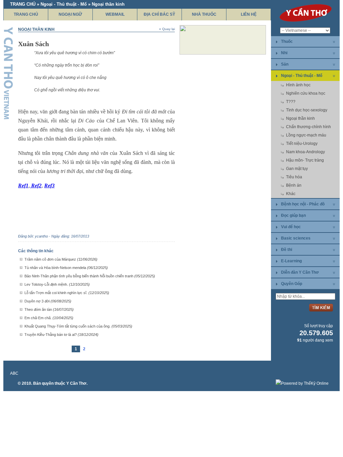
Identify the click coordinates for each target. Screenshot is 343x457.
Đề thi (286, 249)
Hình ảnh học (298, 85)
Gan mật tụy (297, 168)
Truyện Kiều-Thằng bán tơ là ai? (61, 335)
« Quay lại (167, 29)
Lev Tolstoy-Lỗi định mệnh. (57, 284)
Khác (290, 193)
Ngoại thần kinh (300, 118)
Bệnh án (293, 185)
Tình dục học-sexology (306, 110)
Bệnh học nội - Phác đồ (303, 204)
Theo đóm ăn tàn (49, 309)
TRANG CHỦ (26, 14)
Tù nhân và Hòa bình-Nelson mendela (66, 268)
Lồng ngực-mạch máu (306, 135)
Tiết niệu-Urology (302, 143)
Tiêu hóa (294, 177)
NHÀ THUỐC (204, 14)
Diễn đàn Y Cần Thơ (300, 272)
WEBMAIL (115, 14)
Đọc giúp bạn (293, 215)
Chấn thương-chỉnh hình (308, 126)
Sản (284, 64)
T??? (290, 101)
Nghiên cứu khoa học (305, 93)
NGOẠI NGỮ (70, 14)
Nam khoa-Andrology (305, 152)
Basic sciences (296, 238)
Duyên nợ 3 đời (47, 301)
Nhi (284, 53)
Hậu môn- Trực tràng (305, 160)
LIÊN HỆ (249, 14)
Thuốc (287, 41)
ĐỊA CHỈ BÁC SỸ (159, 14)
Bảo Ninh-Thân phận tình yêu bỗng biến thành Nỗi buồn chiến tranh (89, 276)
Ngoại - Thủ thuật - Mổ (301, 75)
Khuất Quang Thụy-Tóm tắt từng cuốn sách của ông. (78, 326)
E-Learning (291, 261)
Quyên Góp (291, 283)
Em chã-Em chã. (48, 318)
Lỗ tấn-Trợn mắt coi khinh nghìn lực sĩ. (66, 293)
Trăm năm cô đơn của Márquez (60, 259)
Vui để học (291, 226)
